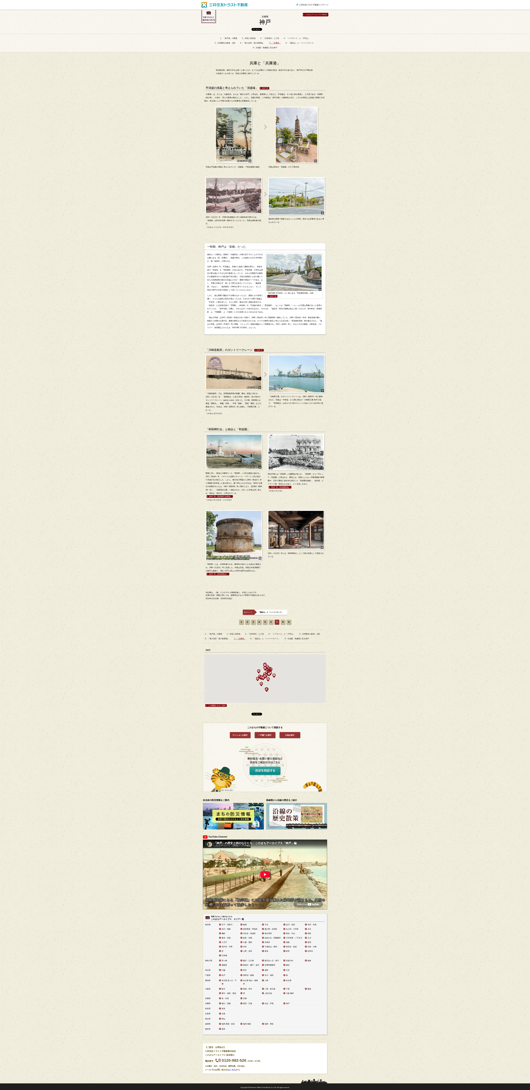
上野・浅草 (247, 951)
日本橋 (224, 955)
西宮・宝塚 (247, 1003)
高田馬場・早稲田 (250, 929)
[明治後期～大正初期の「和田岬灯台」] (234, 452)
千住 (266, 925)
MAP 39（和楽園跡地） (280, 487)
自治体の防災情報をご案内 (216, 800)
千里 (288, 989)
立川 (309, 938)
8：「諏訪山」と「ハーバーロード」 (300, 43)
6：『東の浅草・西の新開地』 (252, 43)
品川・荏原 (290, 925)
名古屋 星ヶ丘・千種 (229, 982)
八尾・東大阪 (270, 989)
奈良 (223, 1009)
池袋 (288, 942)
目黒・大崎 (312, 947)
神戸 (265, 20)
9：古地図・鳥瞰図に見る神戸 (265, 48)
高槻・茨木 (247, 989)
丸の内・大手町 (292, 929)
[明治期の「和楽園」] (296, 452)
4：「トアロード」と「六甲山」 (297, 38)
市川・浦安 (269, 975)
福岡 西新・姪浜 (228, 1024)
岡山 (223, 1019)
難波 (309, 989)
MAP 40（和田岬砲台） (218, 574)
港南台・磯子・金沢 (251, 965)
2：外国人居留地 (248, 38)
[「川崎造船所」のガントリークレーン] (233, 372)
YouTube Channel (217, 837)
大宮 (288, 970)
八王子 (224, 942)
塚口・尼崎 (226, 1003)
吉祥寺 (310, 951)
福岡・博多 (269, 1024)
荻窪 (309, 942)
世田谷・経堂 (291, 947)
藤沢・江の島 (248, 961)
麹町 (223, 933)
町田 (288, 951)
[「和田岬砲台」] (296, 530)
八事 (266, 980)
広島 (223, 1014)
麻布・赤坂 (226, 938)
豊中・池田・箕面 (229, 993)
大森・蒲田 (247, 942)
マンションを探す (240, 735)
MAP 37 (260, 350)
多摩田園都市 (270, 965)
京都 (245, 998)
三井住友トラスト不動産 (225, 5)
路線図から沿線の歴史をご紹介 (281, 800)
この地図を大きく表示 (217, 705)
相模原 (224, 965)
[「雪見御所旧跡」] (294, 273)
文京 (309, 929)
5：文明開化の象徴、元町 (225, 43)
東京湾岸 (268, 933)
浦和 (266, 970)
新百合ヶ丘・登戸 (272, 961)
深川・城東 (226, 929)
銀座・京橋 (247, 938)
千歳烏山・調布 (271, 947)
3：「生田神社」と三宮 (269, 38)
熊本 (223, 1029)
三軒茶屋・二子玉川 (294, 938)
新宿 (266, 951)
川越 (223, 970)
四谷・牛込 (290, 933)
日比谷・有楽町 (249, 933)
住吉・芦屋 (269, 1003)
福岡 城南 (247, 1024)
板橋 (245, 925)
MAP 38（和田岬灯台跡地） (220, 496)
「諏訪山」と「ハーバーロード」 (270, 612)
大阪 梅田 (290, 993)
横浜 (288, 965)
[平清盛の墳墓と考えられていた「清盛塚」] (233, 135)
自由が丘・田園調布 (273, 938)
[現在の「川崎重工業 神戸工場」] (296, 374)
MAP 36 (273, 296)
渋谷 (245, 947)
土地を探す (290, 735)
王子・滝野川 (227, 925)
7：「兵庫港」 (275, 43)
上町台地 (268, 993)
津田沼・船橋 (248, 975)
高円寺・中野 (227, 947)
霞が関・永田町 (271, 929)
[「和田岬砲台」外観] (234, 535)
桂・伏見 (225, 998)
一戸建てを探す (265, 735)
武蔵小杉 (289, 961)
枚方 (223, 989)
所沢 (245, 970)
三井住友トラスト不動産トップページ (312, 5)
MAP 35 (265, 88)
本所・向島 (312, 925)
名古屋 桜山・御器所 (250, 982)
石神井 (267, 942)
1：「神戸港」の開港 (228, 38)
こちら (233, 1069)
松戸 (223, 975)
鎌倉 (309, 961)
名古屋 (288, 980)
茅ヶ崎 (224, 961)
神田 (309, 933)
